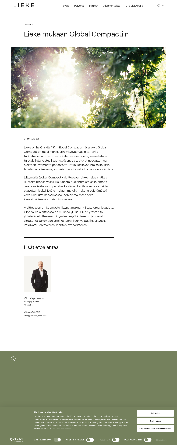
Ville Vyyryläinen (34, 298)
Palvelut (79, 5)
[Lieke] (24, 5)
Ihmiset (93, 5)
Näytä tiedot (161, 440)
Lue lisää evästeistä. (61, 429)
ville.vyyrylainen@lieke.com (35, 315)
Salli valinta (155, 421)
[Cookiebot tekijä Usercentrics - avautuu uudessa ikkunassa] (16, 440)
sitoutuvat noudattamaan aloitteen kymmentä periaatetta (66, 162)
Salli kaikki (155, 413)
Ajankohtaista (112, 5)
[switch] (90, 440)
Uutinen (28, 24)
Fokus (65, 5)
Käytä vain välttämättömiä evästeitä (155, 428)
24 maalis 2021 (32, 139)
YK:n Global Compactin (67, 147)
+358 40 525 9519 (32, 312)
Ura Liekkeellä (134, 5)
